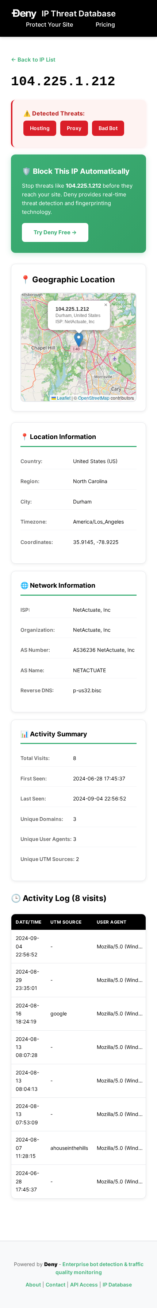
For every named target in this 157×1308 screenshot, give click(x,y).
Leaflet (63, 398)
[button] (78, 339)
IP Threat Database (79, 13)
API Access (84, 1284)
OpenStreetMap (94, 398)
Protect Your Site (49, 24)
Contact (55, 1284)
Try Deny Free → (55, 232)
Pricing (105, 24)
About (33, 1284)
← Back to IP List (33, 59)
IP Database (117, 1284)
